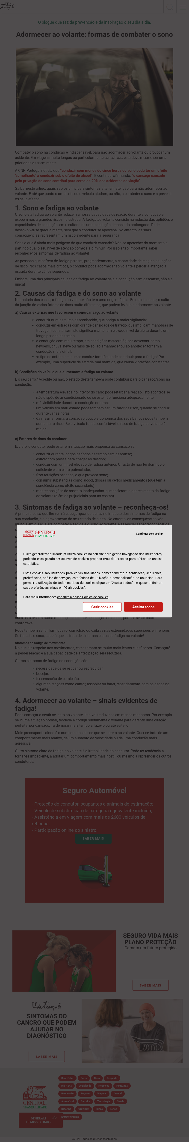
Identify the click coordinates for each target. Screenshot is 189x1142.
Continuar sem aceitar (149, 533)
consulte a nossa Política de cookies (82, 597)
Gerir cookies (102, 607)
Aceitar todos (143, 607)
